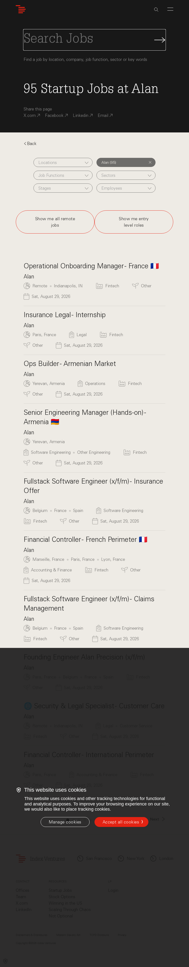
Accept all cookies (121, 822)
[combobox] (63, 162)
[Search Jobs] (94, 40)
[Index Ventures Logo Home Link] (21, 9)
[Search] (156, 9)
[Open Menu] (170, 9)
